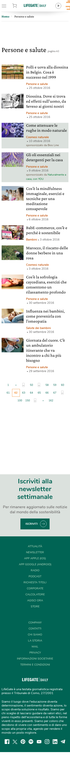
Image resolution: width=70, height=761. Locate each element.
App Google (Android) (35, 564)
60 (62, 385)
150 (27, 400)
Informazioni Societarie (35, 659)
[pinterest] (23, 741)
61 (8, 393)
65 (39, 393)
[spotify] (31, 741)
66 (47, 393)
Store (19, 6)
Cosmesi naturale (37, 137)
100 (20, 400)
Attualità (35, 546)
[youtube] (39, 741)
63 (23, 393)
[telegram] (63, 741)
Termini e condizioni (35, 665)
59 (54, 385)
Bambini (31, 240)
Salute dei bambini (38, 328)
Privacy (35, 653)
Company (35, 622)
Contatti (35, 628)
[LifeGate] (35, 5)
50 (31, 385)
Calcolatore (35, 594)
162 (51, 400)
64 (31, 393)
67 (54, 393)
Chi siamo (35, 634)
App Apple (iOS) (35, 558)
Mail (35, 646)
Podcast (35, 576)
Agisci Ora (35, 600)
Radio (35, 570)
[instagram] (47, 741)
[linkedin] (55, 741)
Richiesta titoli (35, 582)
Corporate (35, 588)
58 (47, 385)
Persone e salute (37, 84)
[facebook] (7, 741)
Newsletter (35, 552)
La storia (35, 640)
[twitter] (15, 741)
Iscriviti (31, 524)
